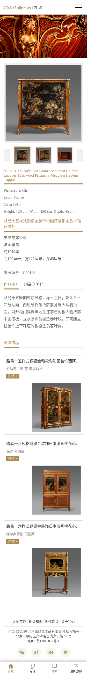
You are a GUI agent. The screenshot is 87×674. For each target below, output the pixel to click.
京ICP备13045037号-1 (43, 641)
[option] (43, 103)
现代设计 (51, 622)
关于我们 (68, 622)
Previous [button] (7, 155)
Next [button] (80, 155)
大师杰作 (19, 622)
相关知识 (35, 622)
